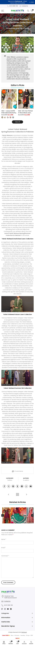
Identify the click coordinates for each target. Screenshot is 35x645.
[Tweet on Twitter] (8, 486)
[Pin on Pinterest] (13, 486)
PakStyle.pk (24, 632)
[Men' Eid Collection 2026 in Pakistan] (26, 494)
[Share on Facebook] (4, 486)
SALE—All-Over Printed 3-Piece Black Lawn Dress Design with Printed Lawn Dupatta (25, 112)
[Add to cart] (31, 106)
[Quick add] (14, 106)
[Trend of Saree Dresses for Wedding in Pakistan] (8, 494)
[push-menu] (2, 11)
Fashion (9, 480)
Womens (16, 635)
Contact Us (25, 6)
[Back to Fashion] (17, 494)
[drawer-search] (28, 11)
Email (3, 547)
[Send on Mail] (30, 486)
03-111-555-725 (13, 6)
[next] (32, 99)
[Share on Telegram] (21, 486)
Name (3, 539)
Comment (5, 556)
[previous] (3, 99)
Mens (12, 635)
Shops (28, 635)
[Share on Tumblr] (17, 486)
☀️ (6, 635)
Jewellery (22, 635)
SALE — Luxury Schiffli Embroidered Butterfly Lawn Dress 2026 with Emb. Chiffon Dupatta (8, 112)
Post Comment (8, 582)
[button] (14, 103)
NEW (32, 635)
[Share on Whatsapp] (26, 486)
